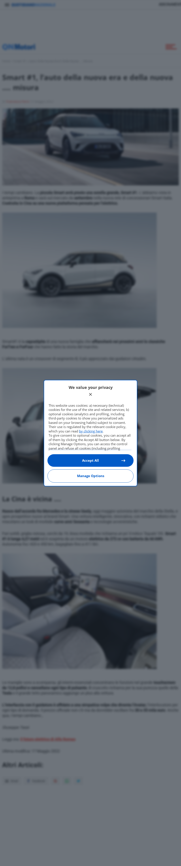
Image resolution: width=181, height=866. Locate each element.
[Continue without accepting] (90, 394)
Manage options (90, 476)
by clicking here (91, 431)
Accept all (90, 460)
